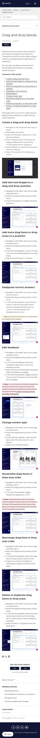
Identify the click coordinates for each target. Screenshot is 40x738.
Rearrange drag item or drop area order (21, 103)
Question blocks (7, 12)
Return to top (7, 680)
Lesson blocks (25, 10)
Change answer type (14, 96)
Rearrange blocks (11, 691)
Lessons (15, 10)
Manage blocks (11, 698)
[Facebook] (3, 656)
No (25, 668)
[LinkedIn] (9, 656)
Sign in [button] (28, 4)
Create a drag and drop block (17, 79)
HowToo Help (6, 10)
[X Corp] (6, 656)
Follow (6, 44)
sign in (9, 718)
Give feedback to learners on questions (20, 694)
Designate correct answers (16, 91)
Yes (15, 668)
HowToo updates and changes (16, 701)
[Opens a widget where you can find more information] (7, 734)
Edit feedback (11, 94)
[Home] (6, 4)
